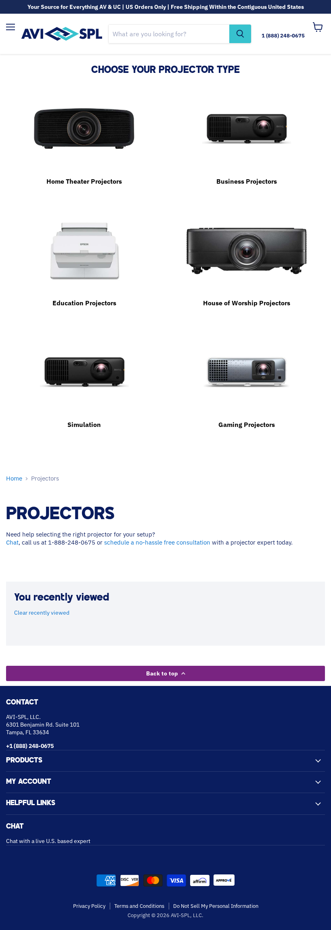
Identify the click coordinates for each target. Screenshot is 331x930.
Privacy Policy (89, 906)
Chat (12, 542)
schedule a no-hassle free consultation (157, 542)
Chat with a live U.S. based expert (48, 841)
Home (14, 478)
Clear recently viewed (41, 612)
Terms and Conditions (139, 906)
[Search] (240, 34)
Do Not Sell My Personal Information (215, 906)
